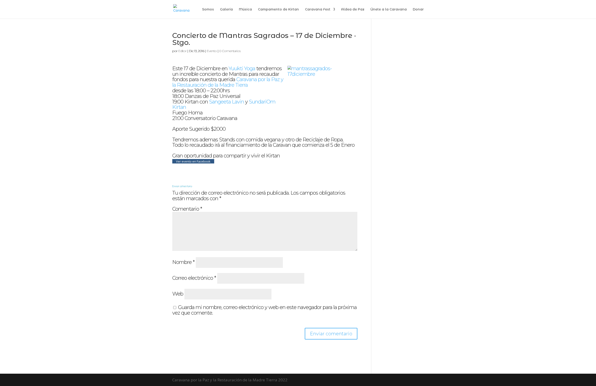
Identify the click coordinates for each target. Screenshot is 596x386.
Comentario (187, 209)
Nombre (183, 262)
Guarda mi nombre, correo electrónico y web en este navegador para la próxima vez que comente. (264, 310)
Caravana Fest (317, 9)
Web (177, 294)
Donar (418, 9)
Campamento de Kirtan (278, 9)
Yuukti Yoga (242, 68)
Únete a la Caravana (388, 9)
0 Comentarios (229, 51)
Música (245, 9)
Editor (182, 51)
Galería (226, 9)
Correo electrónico (194, 278)
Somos (208, 9)
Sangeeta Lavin (226, 102)
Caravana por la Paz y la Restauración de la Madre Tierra (227, 82)
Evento (212, 51)
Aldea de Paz (352, 9)
